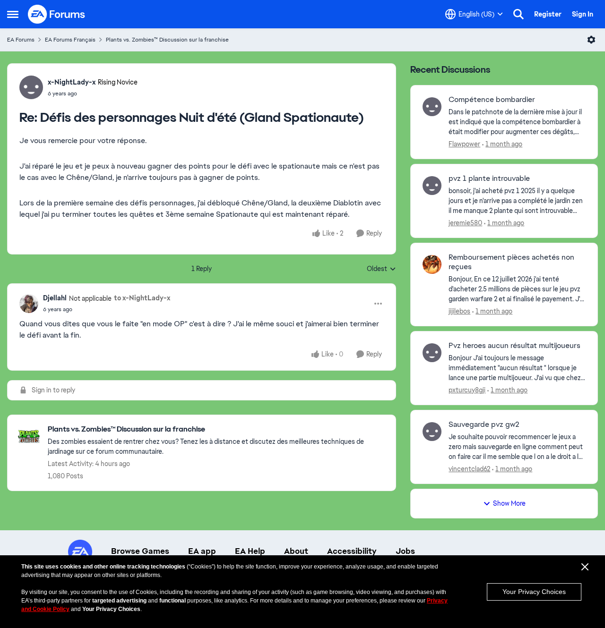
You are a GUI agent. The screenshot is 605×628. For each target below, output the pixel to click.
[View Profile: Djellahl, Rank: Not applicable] (28, 303)
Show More (509, 503)
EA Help (250, 551)
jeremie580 (465, 223)
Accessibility (352, 551)
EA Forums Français (70, 39)
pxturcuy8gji (467, 390)
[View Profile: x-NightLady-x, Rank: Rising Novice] (31, 87)
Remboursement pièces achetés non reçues (511, 262)
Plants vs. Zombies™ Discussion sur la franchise (167, 39)
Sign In (582, 14)
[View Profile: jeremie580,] (432, 185)
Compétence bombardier (492, 99)
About (296, 551)
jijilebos (459, 311)
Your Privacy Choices (534, 591)
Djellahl (55, 298)
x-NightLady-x (71, 82)
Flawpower (464, 144)
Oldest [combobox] (381, 269)
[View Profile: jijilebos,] (432, 264)
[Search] (518, 14)
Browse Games (140, 551)
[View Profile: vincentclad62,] (432, 431)
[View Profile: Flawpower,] (432, 106)
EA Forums (21, 39)
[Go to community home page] (57, 14)
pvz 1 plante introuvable (489, 178)
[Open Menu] (591, 39)
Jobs (405, 551)
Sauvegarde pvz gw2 (484, 424)
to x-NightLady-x (142, 298)
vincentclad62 (469, 469)
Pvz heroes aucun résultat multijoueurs (514, 345)
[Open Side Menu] (12, 14)
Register (548, 14)
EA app (202, 551)
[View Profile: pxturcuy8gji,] (432, 352)
